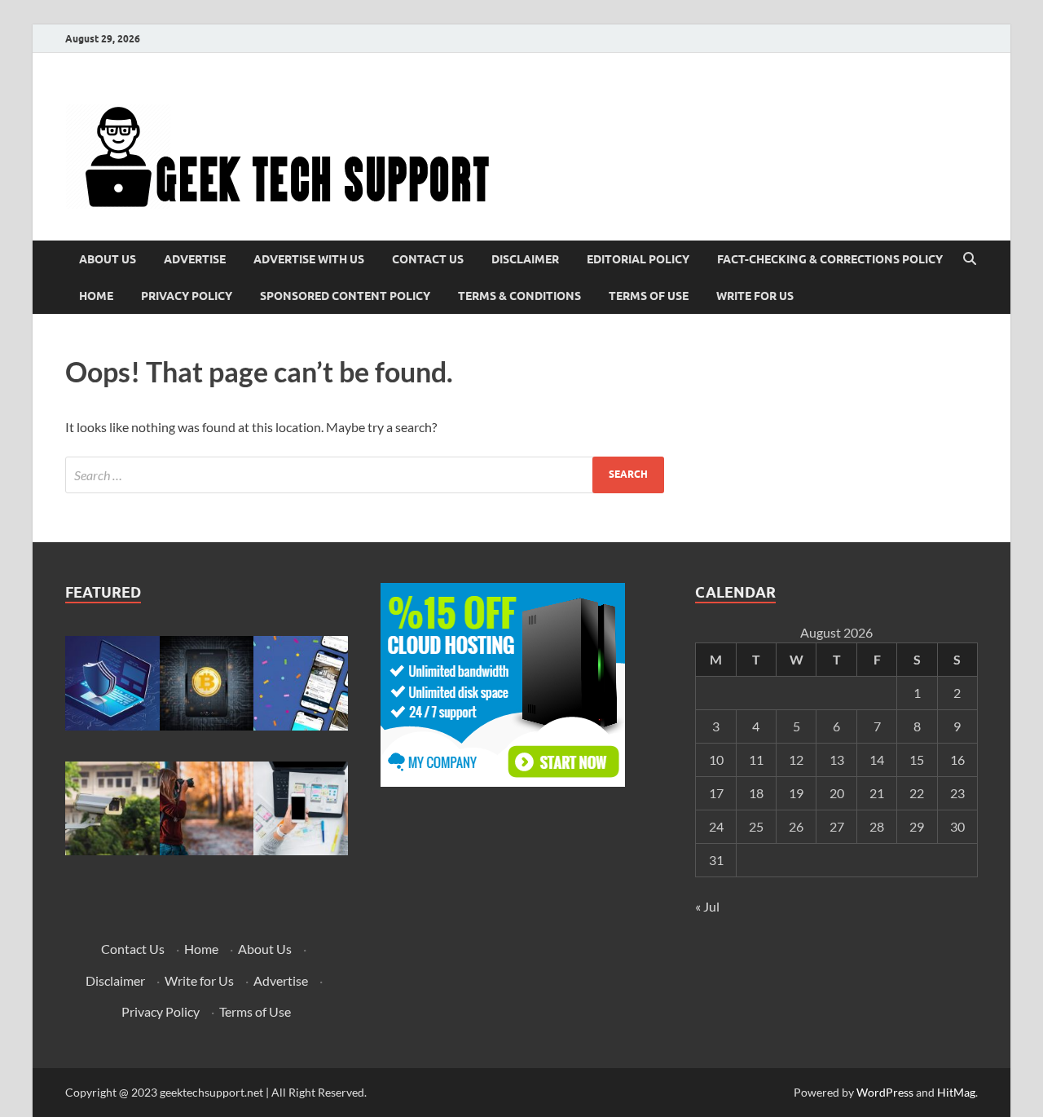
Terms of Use (649, 295)
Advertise (195, 259)
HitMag (956, 1092)
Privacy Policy (186, 295)
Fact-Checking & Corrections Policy (830, 259)
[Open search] (969, 259)
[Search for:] (364, 475)
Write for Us (755, 295)
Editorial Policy (638, 259)
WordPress (884, 1092)
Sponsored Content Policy (345, 295)
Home (96, 295)
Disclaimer (525, 259)
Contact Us (428, 259)
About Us (107, 259)
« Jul (707, 906)
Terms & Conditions (519, 295)
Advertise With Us (308, 259)
